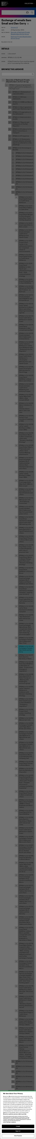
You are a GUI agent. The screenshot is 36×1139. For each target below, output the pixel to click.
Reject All (18, 1131)
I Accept (18, 1126)
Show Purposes (18, 1135)
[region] (18, 1115)
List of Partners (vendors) (9, 1122)
